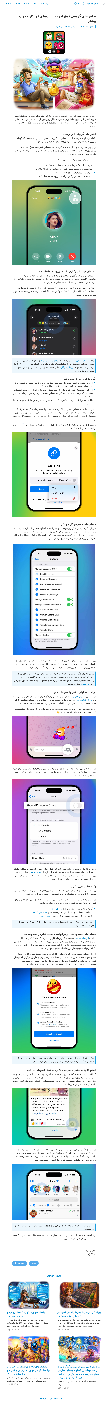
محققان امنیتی (83, 360)
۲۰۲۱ (68, 138)
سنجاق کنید (57, 908)
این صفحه (85, 683)
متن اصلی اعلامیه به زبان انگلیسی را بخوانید (73, 26)
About (43, 1399)
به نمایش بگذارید (39, 912)
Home (8, 3)
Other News (54, 1275)
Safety (44, 3)
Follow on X (92, 3)
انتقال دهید (45, 916)
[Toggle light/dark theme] (104, 3)
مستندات (56, 360)
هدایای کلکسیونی (84, 700)
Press (57, 1399)
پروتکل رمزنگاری (66, 367)
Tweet (33, 1263)
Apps (26, 3)
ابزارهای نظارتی (82, 938)
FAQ (18, 3)
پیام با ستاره (36, 872)
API (35, 3)
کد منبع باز (45, 360)
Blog (50, 1399)
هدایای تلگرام (79, 696)
